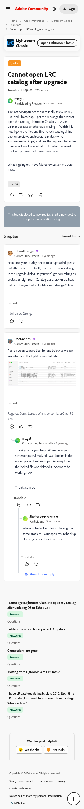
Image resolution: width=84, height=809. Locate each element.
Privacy (61, 781)
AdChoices (20, 803)
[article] (42, 286)
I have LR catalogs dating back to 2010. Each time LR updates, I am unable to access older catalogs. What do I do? (41, 698)
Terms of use (45, 781)
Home (13, 20)
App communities (34, 20)
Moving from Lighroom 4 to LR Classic (33, 672)
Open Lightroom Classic (57, 43)
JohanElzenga (24, 251)
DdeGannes (22, 339)
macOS (14, 184)
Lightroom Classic (61, 20)
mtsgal (19, 98)
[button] (8, 10)
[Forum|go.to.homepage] (31, 9)
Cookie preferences (20, 788)
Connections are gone (22, 650)
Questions (15, 25)
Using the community (22, 781)
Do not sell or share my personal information (35, 796)
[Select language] (54, 9)
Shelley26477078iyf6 (43, 516)
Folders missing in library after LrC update (36, 629)
